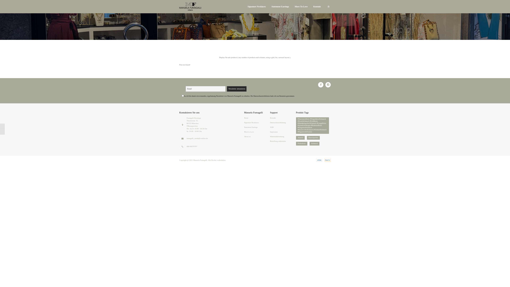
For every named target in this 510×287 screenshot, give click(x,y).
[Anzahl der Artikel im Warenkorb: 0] (328, 7)
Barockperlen (313, 138)
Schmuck (314, 143)
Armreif (300, 138)
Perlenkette (302, 143)
